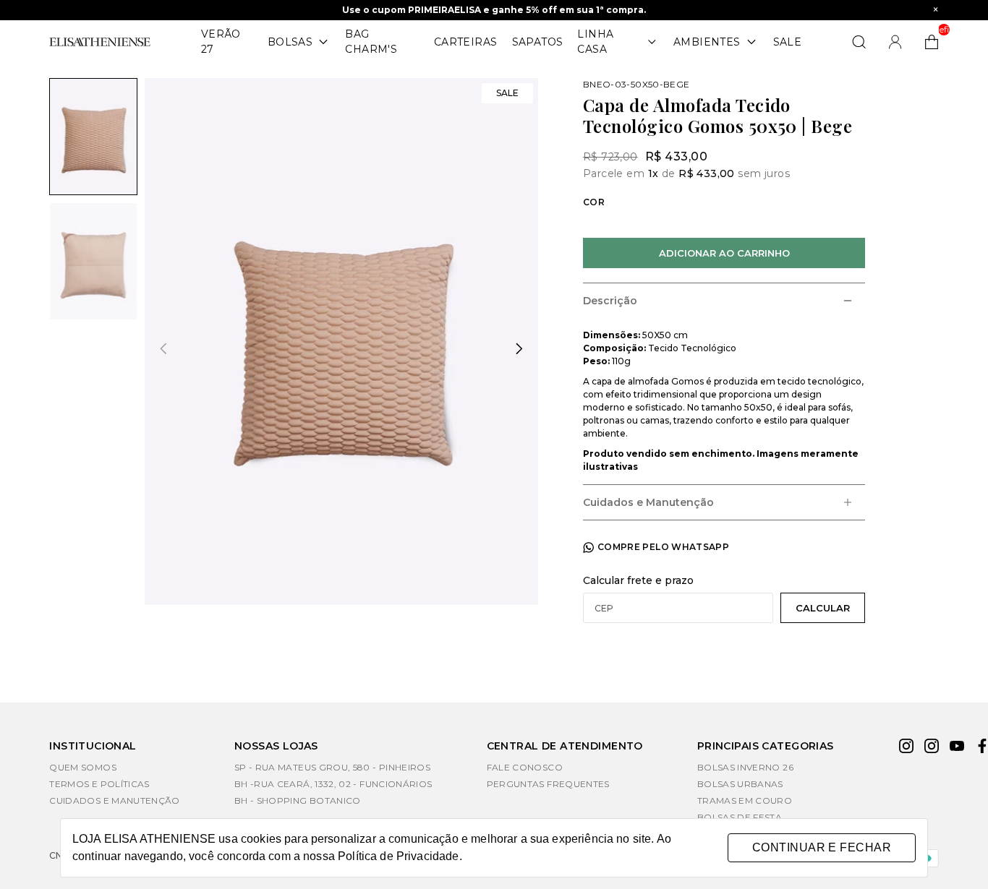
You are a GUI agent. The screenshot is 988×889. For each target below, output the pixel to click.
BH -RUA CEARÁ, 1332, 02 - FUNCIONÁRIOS (333, 783)
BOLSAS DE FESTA (739, 817)
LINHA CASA (595, 41)
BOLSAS (290, 41)
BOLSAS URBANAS (740, 783)
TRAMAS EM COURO (744, 800)
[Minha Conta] (895, 42)
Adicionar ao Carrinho (724, 253)
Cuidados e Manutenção (648, 502)
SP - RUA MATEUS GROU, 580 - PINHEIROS (332, 767)
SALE (787, 41)
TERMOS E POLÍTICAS (99, 783)
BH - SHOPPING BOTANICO (297, 800)
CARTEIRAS (466, 41)
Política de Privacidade (398, 856)
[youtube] (957, 748)
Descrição (610, 300)
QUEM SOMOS (82, 767)
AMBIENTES (707, 41)
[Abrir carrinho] (931, 42)
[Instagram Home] (931, 748)
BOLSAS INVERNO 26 (745, 767)
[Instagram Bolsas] (906, 748)
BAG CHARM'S (371, 41)
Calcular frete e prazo (638, 580)
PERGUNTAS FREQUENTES (548, 783)
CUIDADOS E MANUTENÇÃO (114, 800)
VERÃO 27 (221, 41)
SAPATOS (537, 41)
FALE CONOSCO (525, 767)
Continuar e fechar (821, 847)
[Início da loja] (99, 41)
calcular (823, 608)
